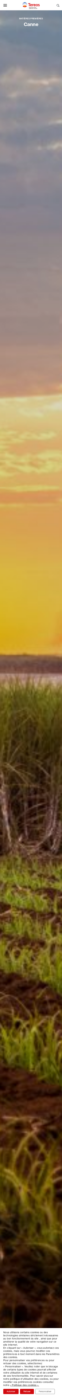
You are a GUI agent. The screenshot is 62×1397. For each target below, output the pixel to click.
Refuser (26, 1391)
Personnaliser (45, 1391)
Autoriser (11, 1391)
